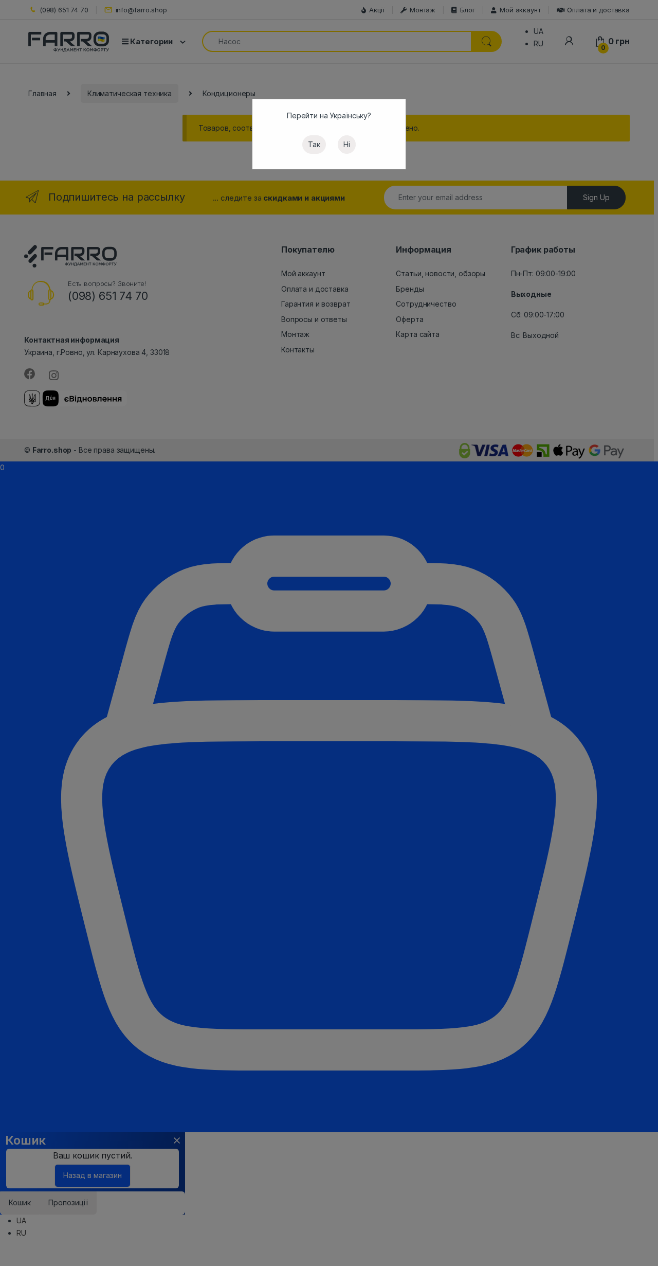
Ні (346, 144)
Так (314, 144)
